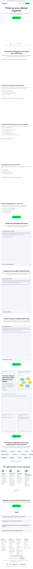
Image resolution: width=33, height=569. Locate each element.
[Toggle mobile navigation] (31, 3)
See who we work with (15, 461)
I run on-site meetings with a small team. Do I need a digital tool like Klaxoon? (15, 526)
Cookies (27, 566)
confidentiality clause (13, 561)
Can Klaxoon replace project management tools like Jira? (13, 516)
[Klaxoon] (4, 3)
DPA (19, 566)
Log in (23, 3)
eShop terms (14, 566)
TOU (17, 566)
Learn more (16, 490)
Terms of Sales (10, 566)
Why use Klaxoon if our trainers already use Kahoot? (12, 530)
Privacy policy (23, 566)
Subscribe (22, 558)
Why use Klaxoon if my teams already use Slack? (11, 521)
